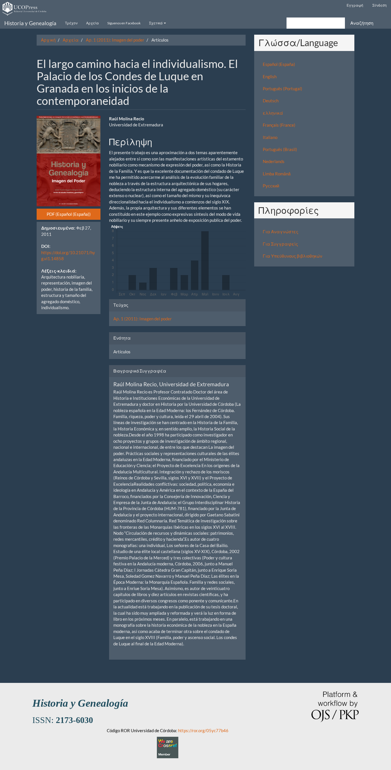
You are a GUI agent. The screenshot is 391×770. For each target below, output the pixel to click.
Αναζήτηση (361, 23)
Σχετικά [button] (156, 23)
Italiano (270, 137)
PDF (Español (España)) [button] (69, 214)
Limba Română (277, 173)
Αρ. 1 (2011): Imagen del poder (115, 39)
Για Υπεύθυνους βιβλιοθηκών (292, 255)
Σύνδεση (379, 5)
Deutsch (271, 100)
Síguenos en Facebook (124, 23)
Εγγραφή (355, 5)
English (270, 76)
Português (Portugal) (282, 88)
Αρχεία (92, 23)
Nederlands (274, 161)
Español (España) (279, 64)
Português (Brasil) (280, 149)
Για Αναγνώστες (280, 231)
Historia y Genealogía (30, 23)
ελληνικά (273, 112)
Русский (271, 185)
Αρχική (48, 39)
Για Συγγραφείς (280, 243)
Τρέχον (71, 23)
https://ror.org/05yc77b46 (203, 730)
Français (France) (279, 125)
